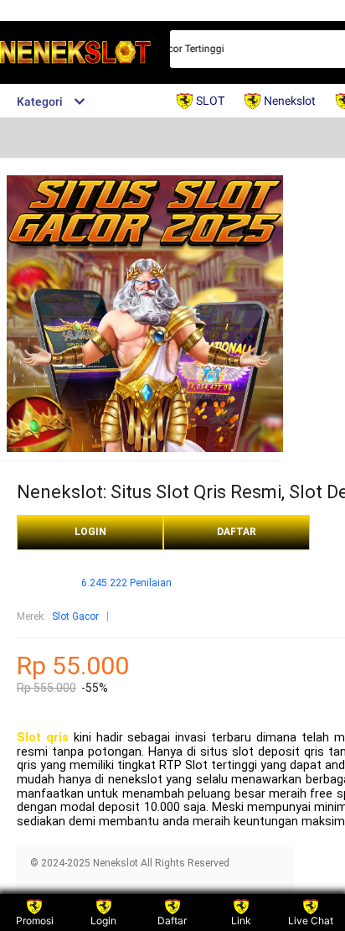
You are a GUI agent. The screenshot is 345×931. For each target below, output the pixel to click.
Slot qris (43, 738)
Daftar (172, 920)
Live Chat (310, 920)
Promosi (35, 920)
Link (241, 920)
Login (103, 920)
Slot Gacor (75, 616)
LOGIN (90, 532)
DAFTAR (236, 532)
